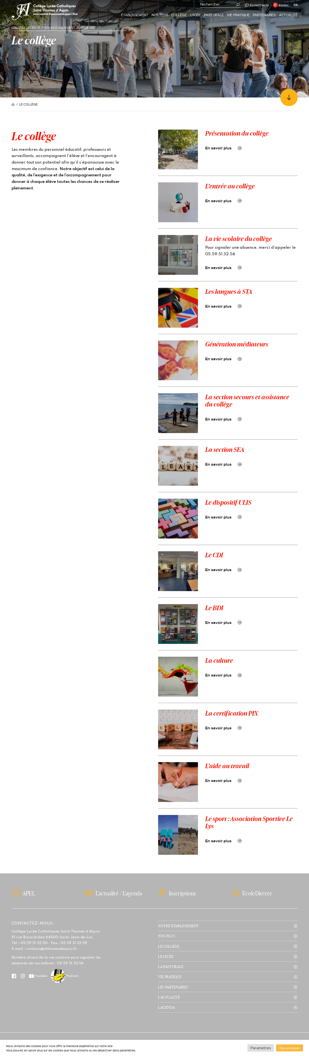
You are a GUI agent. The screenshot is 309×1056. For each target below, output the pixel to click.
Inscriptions (182, 893)
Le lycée (165, 956)
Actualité (288, 15)
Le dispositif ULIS (228, 502)
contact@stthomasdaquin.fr (51, 949)
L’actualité (169, 997)
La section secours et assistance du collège (247, 401)
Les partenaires (173, 987)
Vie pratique (238, 15)
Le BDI (214, 607)
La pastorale (170, 966)
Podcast (72, 976)
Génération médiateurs (236, 344)
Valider (238, 4)
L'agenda (132, 893)
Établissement (134, 15)
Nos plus (160, 15)
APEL (28, 893)
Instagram (22, 976)
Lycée (195, 15)
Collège (179, 15)
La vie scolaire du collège (238, 238)
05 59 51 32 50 (34, 943)
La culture (219, 660)
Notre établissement (178, 925)
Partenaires (264, 15)
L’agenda (166, 1007)
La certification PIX (231, 713)
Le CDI (214, 555)
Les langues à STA (228, 291)
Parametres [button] (260, 1047)
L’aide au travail (227, 765)
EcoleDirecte (259, 5)
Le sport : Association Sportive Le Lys (249, 822)
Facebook (14, 976)
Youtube (41, 976)
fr (296, 5)
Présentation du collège (236, 133)
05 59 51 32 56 (70, 963)
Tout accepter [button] (289, 1048)
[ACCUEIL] (14, 104)
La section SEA (224, 449)
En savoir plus (218, 147)
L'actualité (107, 893)
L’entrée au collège (230, 186)
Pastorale (214, 15)
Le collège (168, 946)
